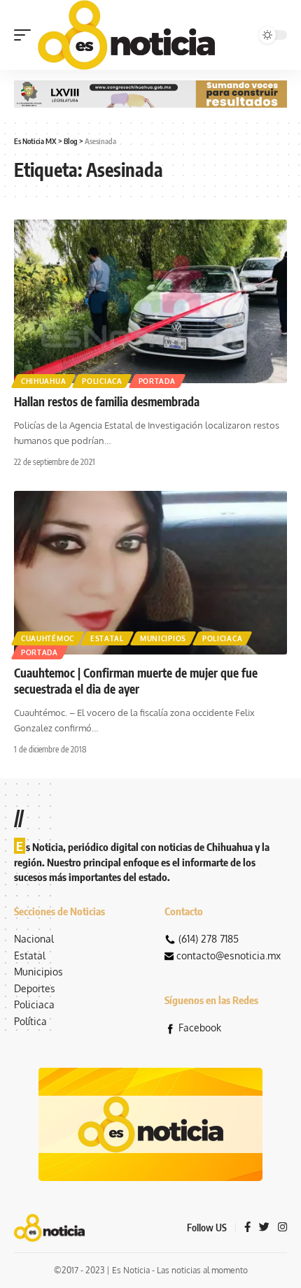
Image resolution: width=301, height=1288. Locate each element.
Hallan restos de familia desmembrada (107, 401)
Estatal (107, 638)
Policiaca (102, 381)
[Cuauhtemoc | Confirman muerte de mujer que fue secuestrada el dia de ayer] (150, 572)
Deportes (34, 988)
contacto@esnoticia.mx (228, 955)
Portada (157, 381)
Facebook (199, 1027)
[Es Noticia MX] (126, 35)
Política (30, 1021)
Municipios (163, 638)
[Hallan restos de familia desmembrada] (150, 301)
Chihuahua (43, 381)
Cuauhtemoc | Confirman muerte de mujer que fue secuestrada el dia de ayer (136, 681)
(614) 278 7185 (208, 939)
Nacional (34, 939)
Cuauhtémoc (47, 638)
